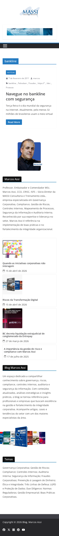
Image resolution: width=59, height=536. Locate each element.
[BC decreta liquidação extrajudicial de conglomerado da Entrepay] (29, 318)
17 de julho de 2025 (18, 356)
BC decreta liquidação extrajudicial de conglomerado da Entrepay (24, 335)
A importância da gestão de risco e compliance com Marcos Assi (23, 350)
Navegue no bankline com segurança (25, 96)
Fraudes (32, 83)
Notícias (11, 72)
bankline (12, 83)
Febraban (22, 83)
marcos (36, 78)
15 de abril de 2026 (16, 270)
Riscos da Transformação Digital (20, 300)
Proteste (10, 87)
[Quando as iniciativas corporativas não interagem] (29, 248)
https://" (41, 83)
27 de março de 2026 (17, 341)
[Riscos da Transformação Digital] (29, 284)
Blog (24, 522)
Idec (48, 83)
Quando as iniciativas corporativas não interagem (24, 265)
